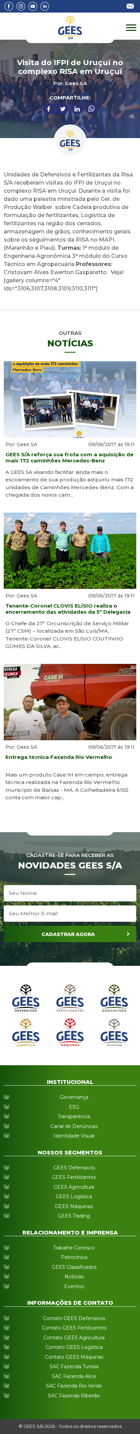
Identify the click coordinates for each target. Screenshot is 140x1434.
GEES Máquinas (74, 1206)
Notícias (74, 1277)
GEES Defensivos (74, 1168)
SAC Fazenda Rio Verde (74, 1386)
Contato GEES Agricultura (74, 1338)
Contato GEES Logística (74, 1347)
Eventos (74, 1286)
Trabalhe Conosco (74, 1248)
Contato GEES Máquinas (74, 1357)
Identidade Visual (74, 1136)
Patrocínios (74, 1257)
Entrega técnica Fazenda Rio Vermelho (58, 757)
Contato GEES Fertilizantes (74, 1328)
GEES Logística (74, 1196)
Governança (74, 1097)
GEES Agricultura (74, 1187)
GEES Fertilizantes (74, 1177)
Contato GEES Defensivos (74, 1318)
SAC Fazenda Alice (74, 1376)
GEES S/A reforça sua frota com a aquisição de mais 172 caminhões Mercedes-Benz (69, 458)
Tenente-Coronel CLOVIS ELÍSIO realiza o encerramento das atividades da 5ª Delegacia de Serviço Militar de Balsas (67, 609)
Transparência (74, 1116)
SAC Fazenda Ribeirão (74, 1396)
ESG (74, 1107)
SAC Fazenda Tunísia (74, 1366)
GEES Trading (74, 1216)
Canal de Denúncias (74, 1126)
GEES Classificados (74, 1267)
